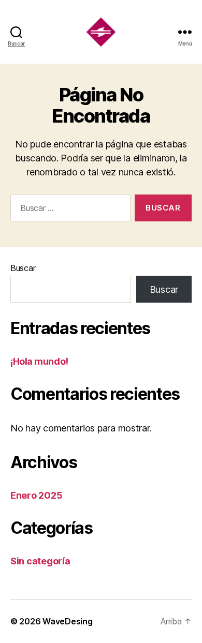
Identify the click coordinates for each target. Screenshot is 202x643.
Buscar (22, 268)
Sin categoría (40, 561)
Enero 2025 (36, 495)
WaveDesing (67, 621)
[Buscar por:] (68, 210)
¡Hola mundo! (39, 361)
